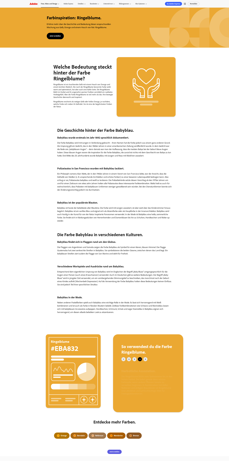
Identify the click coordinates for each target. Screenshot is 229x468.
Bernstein (81, 435)
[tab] (123, 359)
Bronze (136, 435)
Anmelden (193, 4)
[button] (185, 4)
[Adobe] (33, 3)
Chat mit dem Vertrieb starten (176, 465)
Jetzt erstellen (55, 36)
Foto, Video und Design (49, 4)
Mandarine (118, 435)
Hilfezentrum (136, 465)
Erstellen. (81, 4)
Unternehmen (108, 4)
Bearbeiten (93, 4)
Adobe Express (68, 4)
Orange (64, 435)
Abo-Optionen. (140, 4)
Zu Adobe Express (173, 4)
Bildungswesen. (124, 4)
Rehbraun (99, 435)
